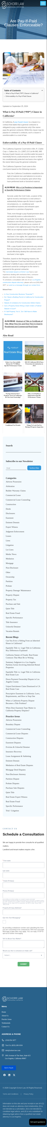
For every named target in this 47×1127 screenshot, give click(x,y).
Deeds (8, 509)
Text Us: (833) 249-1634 (14, 1045)
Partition (9, 581)
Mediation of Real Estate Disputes (19, 765)
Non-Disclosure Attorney (16, 774)
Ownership (10, 577)
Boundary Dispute (13, 724)
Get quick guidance (37, 1122)
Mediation (10, 559)
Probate (9, 586)
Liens (8, 540)
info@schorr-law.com (12, 1050)
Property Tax (11, 599)
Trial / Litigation (12, 811)
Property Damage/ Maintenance (18, 590)
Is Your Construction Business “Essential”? (19, 294)
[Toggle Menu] (43, 3)
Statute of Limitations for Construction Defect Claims (22, 303)
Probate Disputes (12, 783)
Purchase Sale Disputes (15, 788)
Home (4, 1012)
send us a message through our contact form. (25, 285)
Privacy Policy (28, 1094)
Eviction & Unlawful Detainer (18, 747)
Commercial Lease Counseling (18, 500)
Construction (11, 504)
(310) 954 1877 (10, 1040)
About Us (5, 1016)
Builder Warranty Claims (16, 491)
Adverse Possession (13, 482)
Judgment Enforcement (15, 531)
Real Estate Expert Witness (16, 797)
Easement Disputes (13, 743)
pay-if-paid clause (21, 122)
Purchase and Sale (13, 604)
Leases (8, 536)
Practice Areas (6, 1019)
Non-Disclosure (12, 568)
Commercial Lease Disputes (17, 733)
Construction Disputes (14, 738)
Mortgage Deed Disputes (16, 770)
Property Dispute (12, 595)
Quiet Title (10, 608)
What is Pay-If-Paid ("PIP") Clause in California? (22, 93)
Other (8, 572)
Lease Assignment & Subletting (18, 756)
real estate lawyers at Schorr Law (17, 272)
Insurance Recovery (14, 752)
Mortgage (9, 563)
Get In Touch (8, 1068)
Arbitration (10, 486)
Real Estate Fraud (13, 613)
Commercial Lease (13, 495)
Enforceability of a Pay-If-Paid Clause (18, 96)
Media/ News (11, 554)
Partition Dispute (12, 779)
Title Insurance (12, 622)
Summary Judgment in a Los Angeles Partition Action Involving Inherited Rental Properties (23, 665)
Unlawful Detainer (13, 627)
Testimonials (6, 1023)
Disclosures (10, 513)
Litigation (10, 545)
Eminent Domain (12, 522)
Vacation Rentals (12, 631)
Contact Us (5, 1027)
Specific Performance (14, 618)
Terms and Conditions (10, 1094)
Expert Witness (12, 527)
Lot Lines (9, 550)
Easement (9, 518)
